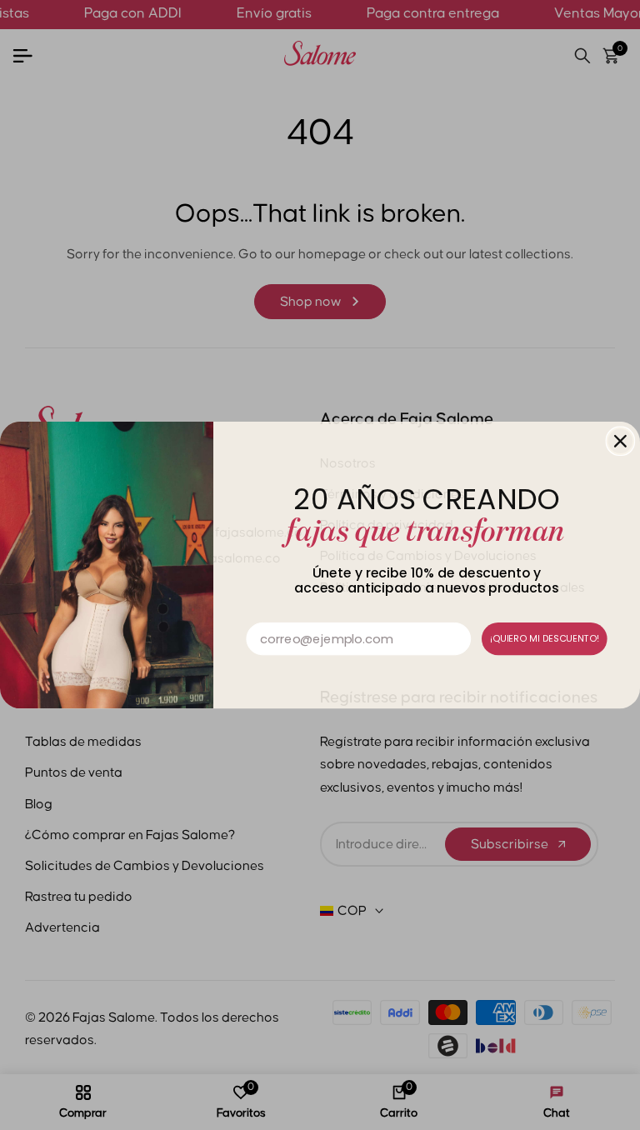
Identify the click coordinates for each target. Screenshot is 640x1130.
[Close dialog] (621, 441)
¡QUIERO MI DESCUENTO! (544, 638)
